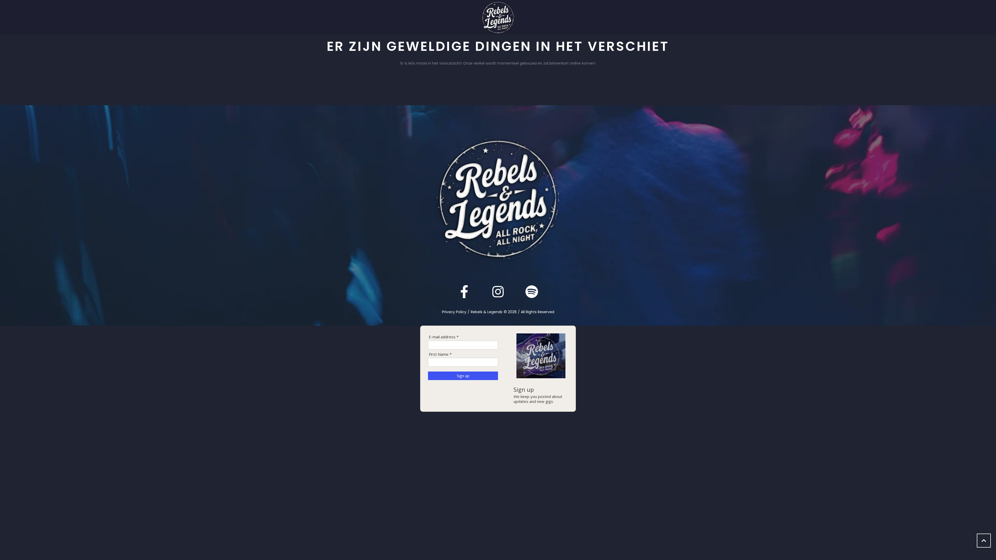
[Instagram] (498, 292)
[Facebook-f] (464, 292)
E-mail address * (444, 336)
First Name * (440, 354)
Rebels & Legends (486, 311)
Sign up (463, 375)
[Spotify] (532, 292)
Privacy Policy (454, 311)
